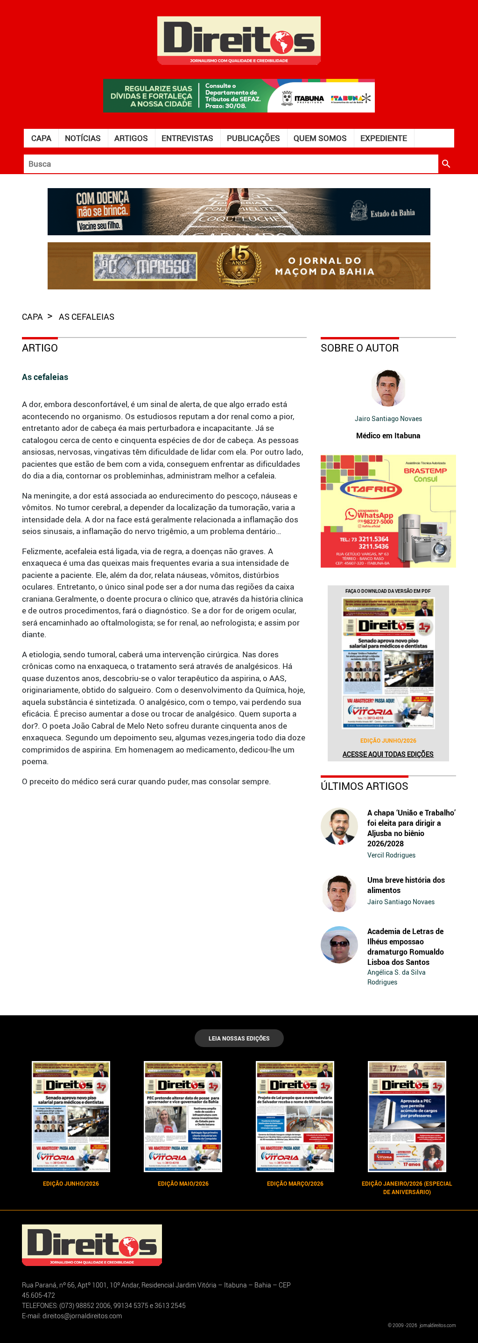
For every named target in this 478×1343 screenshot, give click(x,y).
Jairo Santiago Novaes (388, 418)
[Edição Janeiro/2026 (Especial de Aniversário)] (407, 1116)
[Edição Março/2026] (295, 1116)
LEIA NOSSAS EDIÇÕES (239, 1038)
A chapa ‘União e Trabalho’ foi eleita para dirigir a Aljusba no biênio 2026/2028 (411, 828)
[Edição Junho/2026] (388, 663)
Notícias (83, 138)
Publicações (253, 138)
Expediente (383, 138)
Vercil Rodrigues (391, 855)
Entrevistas (187, 138)
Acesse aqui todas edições (388, 754)
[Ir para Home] (239, 39)
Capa (41, 138)
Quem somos (320, 138)
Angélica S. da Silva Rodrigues (396, 977)
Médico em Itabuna (388, 435)
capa (33, 316)
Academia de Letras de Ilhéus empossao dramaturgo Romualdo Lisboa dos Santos (405, 946)
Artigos (131, 138)
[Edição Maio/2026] (183, 1116)
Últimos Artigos (364, 786)
